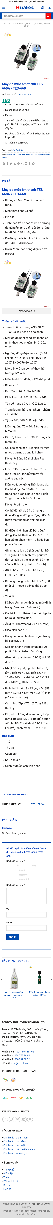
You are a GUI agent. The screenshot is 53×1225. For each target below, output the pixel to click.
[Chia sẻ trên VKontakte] (22, 163)
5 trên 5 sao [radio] (13, 879)
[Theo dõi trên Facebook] (5, 1119)
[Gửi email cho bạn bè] (15, 163)
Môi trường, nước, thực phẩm (28, 24)
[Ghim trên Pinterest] (18, 163)
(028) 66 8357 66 (25, 1051)
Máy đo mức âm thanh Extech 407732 (39, 993)
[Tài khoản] (49, 8)
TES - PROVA (24, 94)
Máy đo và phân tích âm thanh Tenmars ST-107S (14, 995)
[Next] (51, 985)
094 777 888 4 (22, 1055)
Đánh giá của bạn (15, 861)
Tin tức (7, 1177)
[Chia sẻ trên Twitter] (11, 163)
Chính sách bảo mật (14, 1145)
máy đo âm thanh (13, 155)
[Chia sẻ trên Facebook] (7, 163)
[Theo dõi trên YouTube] (30, 1119)
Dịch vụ (7, 1185)
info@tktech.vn (19, 1063)
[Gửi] (48, 16)
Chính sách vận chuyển (15, 1153)
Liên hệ (7, 1189)
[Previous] (2, 985)
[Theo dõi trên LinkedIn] (24, 1119)
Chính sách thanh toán (15, 1137)
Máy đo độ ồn (17, 150)
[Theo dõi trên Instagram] (11, 1119)
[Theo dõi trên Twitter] (18, 1119)
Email (9, 922)
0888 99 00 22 (22, 1059)
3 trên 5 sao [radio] (13, 870)
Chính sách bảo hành (14, 1141)
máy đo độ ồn (27, 155)
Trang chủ (7, 24)
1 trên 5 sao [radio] (11, 865)
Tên (8, 909)
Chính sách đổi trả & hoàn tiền (19, 1149)
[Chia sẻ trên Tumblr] (29, 163)
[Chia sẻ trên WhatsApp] (4, 163)
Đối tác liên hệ (10, 1181)
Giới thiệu (8, 1173)
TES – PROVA (38, 804)
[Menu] (4, 7)
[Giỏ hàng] (42, 8)
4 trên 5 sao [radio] (13, 875)
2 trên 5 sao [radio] (26, 865)
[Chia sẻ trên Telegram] (33, 163)
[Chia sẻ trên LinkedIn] (26, 163)
